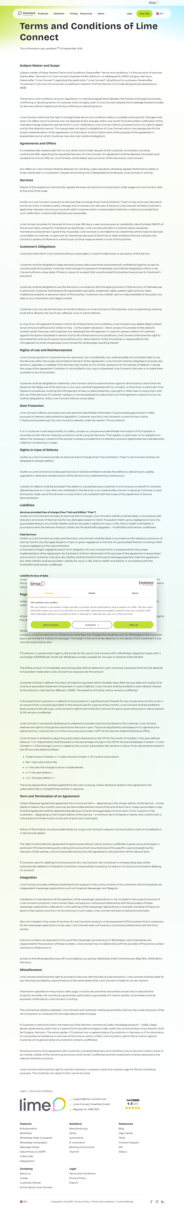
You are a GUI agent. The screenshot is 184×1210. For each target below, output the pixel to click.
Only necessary (51, 625)
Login (129, 13)
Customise (90, 625)
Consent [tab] (49, 593)
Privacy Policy (82, 1201)
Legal (23, 1091)
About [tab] (135, 593)
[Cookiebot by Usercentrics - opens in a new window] (141, 583)
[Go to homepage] (26, 13)
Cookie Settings (124, 1201)
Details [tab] (92, 593)
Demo (101, 13)
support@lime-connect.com (90, 1099)
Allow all (133, 625)
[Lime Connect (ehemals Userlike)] (141, 1104)
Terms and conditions (103, 1201)
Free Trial (144, 13)
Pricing (73, 13)
